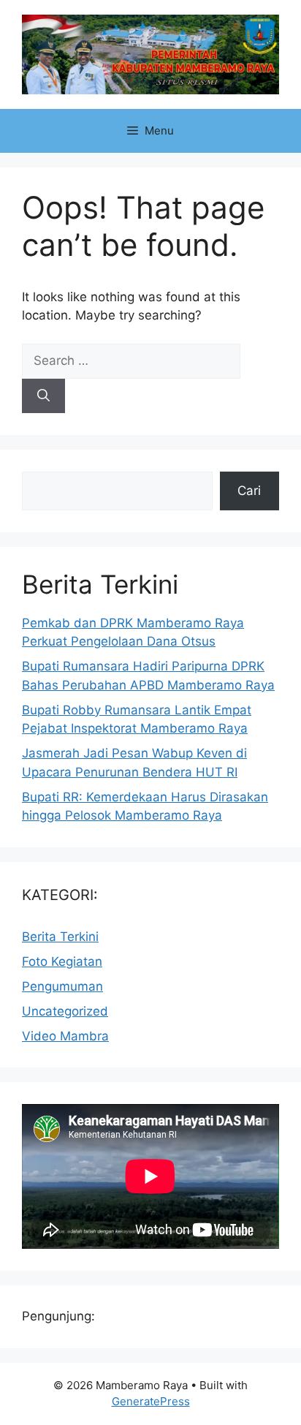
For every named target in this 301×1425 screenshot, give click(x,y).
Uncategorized (65, 1011)
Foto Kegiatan (62, 961)
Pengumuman (62, 986)
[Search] (43, 396)
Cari (249, 490)
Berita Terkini (60, 936)
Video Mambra (65, 1036)
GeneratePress (151, 1401)
